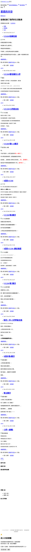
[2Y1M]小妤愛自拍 (11, 109)
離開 (9, 549)
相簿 (5, 26)
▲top (2, 68)
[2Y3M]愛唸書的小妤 (12, 74)
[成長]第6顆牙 (9, 356)
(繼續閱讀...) (4, 59)
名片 (5, 30)
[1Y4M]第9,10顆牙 (11, 144)
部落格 (5, 28)
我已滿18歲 (3, 549)
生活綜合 (13, 23)
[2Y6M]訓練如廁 (10, 36)
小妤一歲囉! (8, 430)
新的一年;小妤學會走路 (13, 320)
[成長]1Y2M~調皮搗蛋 (12, 249)
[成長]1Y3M (8, 181)
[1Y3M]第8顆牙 (10, 215)
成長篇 (12, 65)
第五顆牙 (7, 393)
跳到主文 (3, 15)
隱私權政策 (26, 530)
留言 (13, 62)
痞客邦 (10, 62)
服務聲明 (16, 531)
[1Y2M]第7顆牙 (10, 283)
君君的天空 (7, 11)
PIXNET (7, 530)
